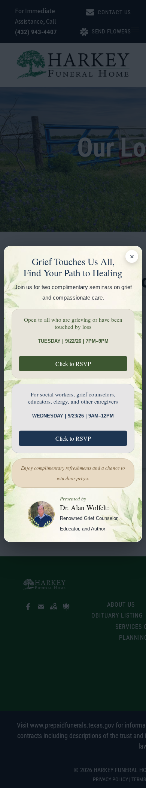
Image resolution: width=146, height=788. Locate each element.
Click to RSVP (73, 364)
